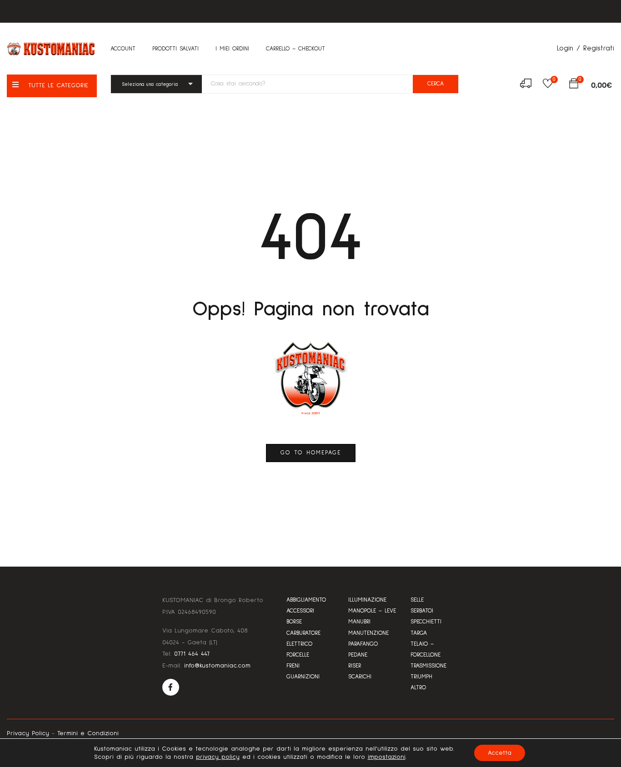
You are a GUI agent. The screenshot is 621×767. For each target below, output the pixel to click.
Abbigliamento (306, 600)
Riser (354, 666)
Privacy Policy (28, 733)
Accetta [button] (499, 753)
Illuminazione (367, 600)
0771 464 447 (192, 654)
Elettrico (299, 644)
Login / (568, 48)
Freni (293, 666)
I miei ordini (232, 49)
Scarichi (359, 677)
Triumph (421, 677)
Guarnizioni (303, 677)
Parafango (363, 644)
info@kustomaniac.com (217, 665)
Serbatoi (422, 611)
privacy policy (218, 757)
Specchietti (426, 622)
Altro (418, 688)
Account (122, 49)
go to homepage (310, 453)
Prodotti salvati (175, 49)
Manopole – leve (372, 611)
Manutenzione (368, 633)
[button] (574, 85)
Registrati (598, 48)
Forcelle (297, 655)
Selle (417, 600)
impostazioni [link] (387, 757)
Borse (294, 622)
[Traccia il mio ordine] (525, 85)
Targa (419, 633)
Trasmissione (428, 666)
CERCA (435, 84)
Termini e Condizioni (88, 733)
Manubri (359, 622)
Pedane (357, 655)
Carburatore (303, 633)
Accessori (300, 611)
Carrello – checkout (295, 49)
